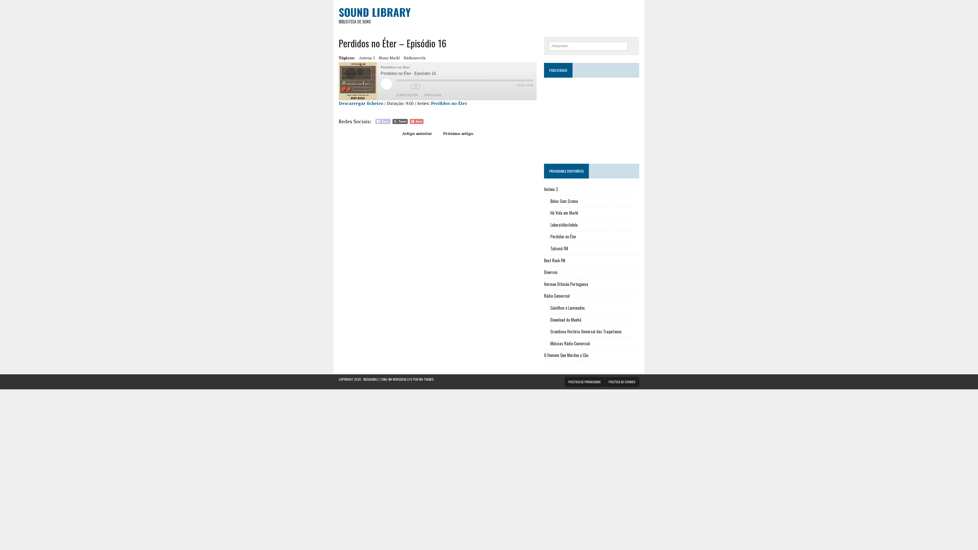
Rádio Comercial (557, 296)
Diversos (551, 272)
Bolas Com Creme (564, 201)
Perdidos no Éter (449, 103)
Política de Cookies (622, 382)
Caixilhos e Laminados (567, 308)
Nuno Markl (389, 57)
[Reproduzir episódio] (386, 84)
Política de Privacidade (584, 382)
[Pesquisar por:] (588, 45)
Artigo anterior (417, 133)
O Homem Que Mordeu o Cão (566, 355)
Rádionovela (415, 57)
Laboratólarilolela (564, 225)
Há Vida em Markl (564, 213)
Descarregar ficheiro (361, 103)
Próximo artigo (458, 133)
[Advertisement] (591, 118)
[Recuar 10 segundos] (406, 86)
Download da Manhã (565, 320)
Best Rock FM (554, 260)
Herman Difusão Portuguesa (566, 284)
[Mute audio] (398, 86)
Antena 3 (367, 57)
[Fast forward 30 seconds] (424, 86)
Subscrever (407, 95)
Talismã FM (559, 248)
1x (415, 86)
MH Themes (426, 379)
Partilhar (432, 95)
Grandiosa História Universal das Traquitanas (586, 331)
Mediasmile (370, 379)
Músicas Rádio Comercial (570, 343)
